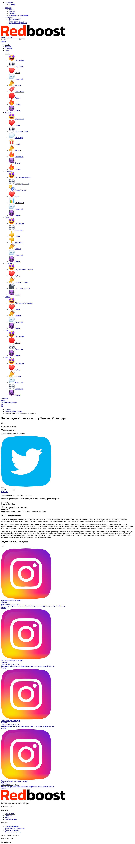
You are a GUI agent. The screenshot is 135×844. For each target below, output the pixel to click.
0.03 (4, 783)
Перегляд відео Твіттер (13, 411)
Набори (17, 104)
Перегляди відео (21, 131)
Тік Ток (7, 45)
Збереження (19, 92)
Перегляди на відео (22, 289)
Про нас (12, 12)
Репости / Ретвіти (21, 282)
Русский (12, 4)
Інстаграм (8, 47)
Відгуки (11, 10)
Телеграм (8, 49)
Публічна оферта (11, 819)
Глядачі (17, 98)
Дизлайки (18, 242)
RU (2, 406)
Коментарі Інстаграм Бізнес (11, 600)
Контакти (12, 13)
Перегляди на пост (22, 184)
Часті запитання (14, 19)
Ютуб (7, 50)
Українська (9, 2)
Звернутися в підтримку (18, 23)
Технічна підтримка (12, 826)
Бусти (17, 196)
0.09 (4, 723)
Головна (8, 410)
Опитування (19, 203)
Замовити (4, 492)
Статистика (19, 157)
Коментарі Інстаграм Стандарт (12, 660)
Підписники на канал (22, 177)
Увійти (3, 41)
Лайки (17, 73)
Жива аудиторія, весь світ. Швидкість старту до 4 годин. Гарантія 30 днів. (28, 666)
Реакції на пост (20, 190)
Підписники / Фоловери (24, 270)
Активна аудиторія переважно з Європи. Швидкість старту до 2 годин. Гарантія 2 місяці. (33, 606)
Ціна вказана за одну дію (10, 604)
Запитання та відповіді (13, 832)
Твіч (6, 330)
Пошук (22, 39)
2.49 (4, 602)
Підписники (19, 60)
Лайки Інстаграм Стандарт (10, 721)
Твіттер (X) (8, 263)
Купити (3, 608)
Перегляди (19, 66)
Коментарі (19, 79)
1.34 (4, 662)
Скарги (17, 111)
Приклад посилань (12, 830)
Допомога (8, 17)
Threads (7, 297)
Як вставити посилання (17, 21)
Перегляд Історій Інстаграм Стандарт (14, 781)
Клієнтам (8, 8)
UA (2, 404)
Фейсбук (8, 357)
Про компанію (10, 814)
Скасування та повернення (18, 15)
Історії (17, 144)
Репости (18, 85)
